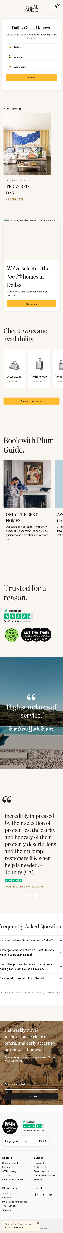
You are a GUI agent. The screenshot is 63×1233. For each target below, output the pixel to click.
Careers (6, 1209)
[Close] (38, 1223)
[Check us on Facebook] (44, 1195)
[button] (31, 6)
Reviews (38, 1179)
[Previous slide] (27, 895)
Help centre (40, 1163)
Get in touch (40, 1167)
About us (6, 1193)
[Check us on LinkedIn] (51, 1195)
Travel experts (41, 1171)
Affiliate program (11, 1171)
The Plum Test (9, 1205)
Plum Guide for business (14, 1201)
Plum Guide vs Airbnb (13, 1179)
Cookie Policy (17, 1227)
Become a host (10, 1163)
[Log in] (55, 6)
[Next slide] (35, 895)
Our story (7, 1197)
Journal (6, 1175)
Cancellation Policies (44, 1175)
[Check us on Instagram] (37, 1195)
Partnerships (8, 1167)
